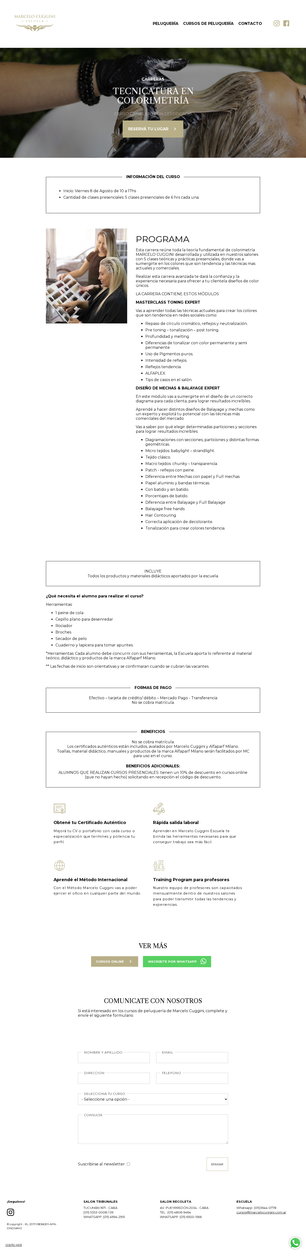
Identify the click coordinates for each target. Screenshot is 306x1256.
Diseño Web (13, 1245)
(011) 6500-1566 (191, 1217)
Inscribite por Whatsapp (172, 961)
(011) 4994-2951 (114, 1217)
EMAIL (167, 1052)
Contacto (250, 23)
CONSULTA (93, 1115)
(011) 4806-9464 (179, 1212)
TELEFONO (171, 1073)
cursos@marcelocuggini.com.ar (261, 1212)
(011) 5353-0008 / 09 (98, 1212)
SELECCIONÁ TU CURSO (104, 1094)
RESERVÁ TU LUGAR (153, 129)
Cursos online (114, 961)
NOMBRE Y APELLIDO (103, 1052)
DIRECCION (94, 1073)
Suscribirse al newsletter (101, 1164)
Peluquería (165, 23)
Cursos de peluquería (208, 23)
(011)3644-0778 (265, 1208)
